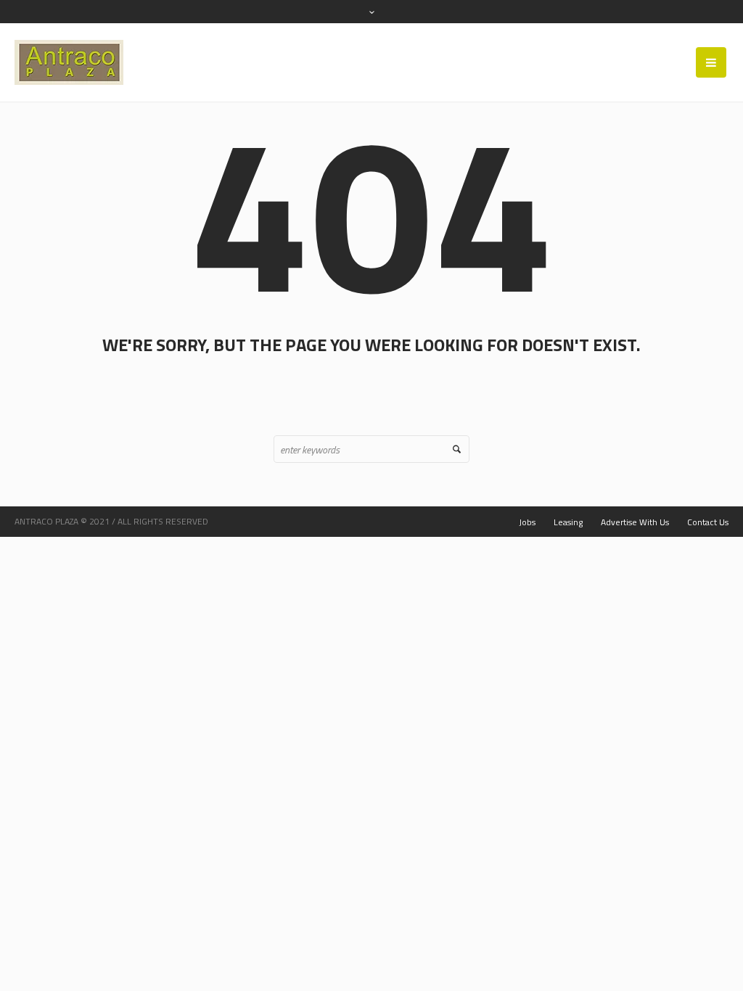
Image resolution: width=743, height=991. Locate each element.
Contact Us (707, 522)
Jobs (527, 522)
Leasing (568, 522)
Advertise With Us (635, 522)
